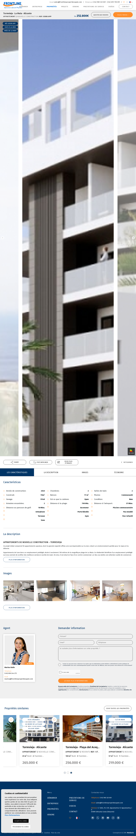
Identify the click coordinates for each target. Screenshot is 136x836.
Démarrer (23, 7)
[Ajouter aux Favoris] (39, 719)
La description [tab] (51, 472)
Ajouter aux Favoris (101, 15)
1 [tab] (65, 773)
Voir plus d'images (68, 462)
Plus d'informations (12, 815)
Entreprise (37, 7)
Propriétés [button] (52, 7)
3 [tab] (71, 773)
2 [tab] (68, 773)
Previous (2, 237)
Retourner (128, 462)
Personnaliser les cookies (21, 827)
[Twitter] (97, 817)
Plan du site (55, 833)
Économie (119, 472)
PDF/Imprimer (42, 462)
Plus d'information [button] (17, 608)
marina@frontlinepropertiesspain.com (18, 679)
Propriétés (53, 809)
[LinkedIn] (102, 817)
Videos (72, 806)
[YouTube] (107, 817)
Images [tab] (85, 472)
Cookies (47, 833)
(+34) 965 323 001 (99, 2)
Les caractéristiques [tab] (17, 472)
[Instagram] (113, 817)
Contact (125, 7)
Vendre (76, 7)
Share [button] (16, 462)
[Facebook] (92, 817)
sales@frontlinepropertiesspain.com (68, 2)
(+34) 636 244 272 (10, 673)
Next (134, 237)
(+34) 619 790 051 (113, 2)
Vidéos (111, 7)
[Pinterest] (118, 817)
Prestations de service (93, 7)
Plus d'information (17, 560)
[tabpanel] (25, 740)
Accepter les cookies (20, 821)
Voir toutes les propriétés (117, 708)
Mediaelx (130, 833)
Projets (64, 7)
